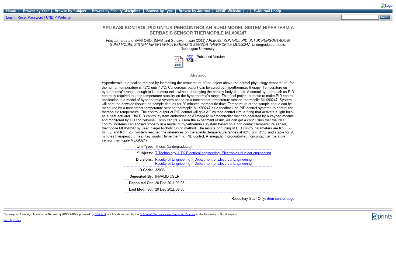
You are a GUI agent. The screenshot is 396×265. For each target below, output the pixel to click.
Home (11, 11)
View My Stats (12, 220)
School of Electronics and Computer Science (167, 214)
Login (10, 17)
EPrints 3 (100, 214)
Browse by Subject (70, 11)
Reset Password (30, 17)
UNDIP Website (228, 11)
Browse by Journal (194, 11)
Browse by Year (36, 11)
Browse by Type (159, 11)
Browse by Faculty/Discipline (116, 11)
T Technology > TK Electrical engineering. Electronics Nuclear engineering (213, 153)
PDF (189, 57)
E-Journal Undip (267, 11)
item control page (280, 199)
